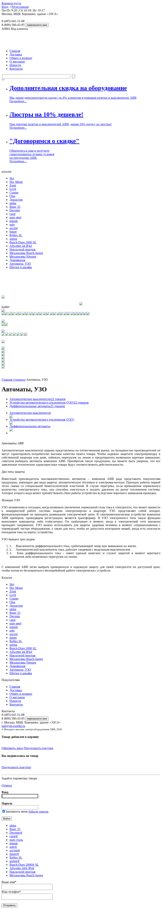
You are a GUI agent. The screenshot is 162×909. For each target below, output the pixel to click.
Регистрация (19, 6)
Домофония (17, 260)
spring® (14, 861)
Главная (14, 51)
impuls (13, 221)
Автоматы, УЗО (20, 263)
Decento (14, 210)
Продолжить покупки (38, 748)
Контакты (16, 68)
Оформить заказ (12, 748)
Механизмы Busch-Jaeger (26, 253)
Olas (12, 196)
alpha (12, 203)
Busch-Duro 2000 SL (23, 242)
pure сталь (16, 839)
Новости (15, 65)
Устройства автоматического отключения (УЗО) (49, 402)
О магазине (17, 61)
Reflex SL (15, 235)
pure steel (15, 217)
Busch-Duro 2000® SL (24, 864)
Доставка (15, 54)
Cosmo (13, 192)
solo (12, 224)
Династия (16, 199)
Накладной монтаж (22, 249)
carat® (13, 836)
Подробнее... (18, 101)
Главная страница (13, 379)
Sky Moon (16, 182)
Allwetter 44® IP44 (21, 868)
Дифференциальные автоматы (37, 406)
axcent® (14, 850)
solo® (13, 847)
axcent (13, 228)
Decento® (15, 832)
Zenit (12, 185)
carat (12, 214)
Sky (11, 178)
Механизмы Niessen (22, 256)
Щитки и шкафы (20, 267)
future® (14, 854)
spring (13, 238)
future (13, 231)
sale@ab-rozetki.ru (13, 726)
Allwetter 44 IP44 (20, 246)
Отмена (7, 785)
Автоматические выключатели (37, 399)
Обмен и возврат (20, 58)
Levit (12, 189)
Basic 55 (14, 206)
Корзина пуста (11, 3)
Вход (5, 6)
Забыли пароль (38, 811)
